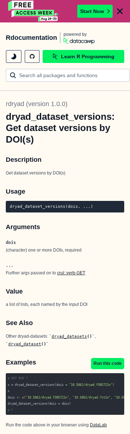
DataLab (98, 424)
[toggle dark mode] (14, 56)
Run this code (108, 363)
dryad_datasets (69, 336)
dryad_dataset (24, 344)
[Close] (120, 11)
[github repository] (32, 56)
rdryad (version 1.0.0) (37, 104)
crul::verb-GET (71, 272)
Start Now (92, 11)
